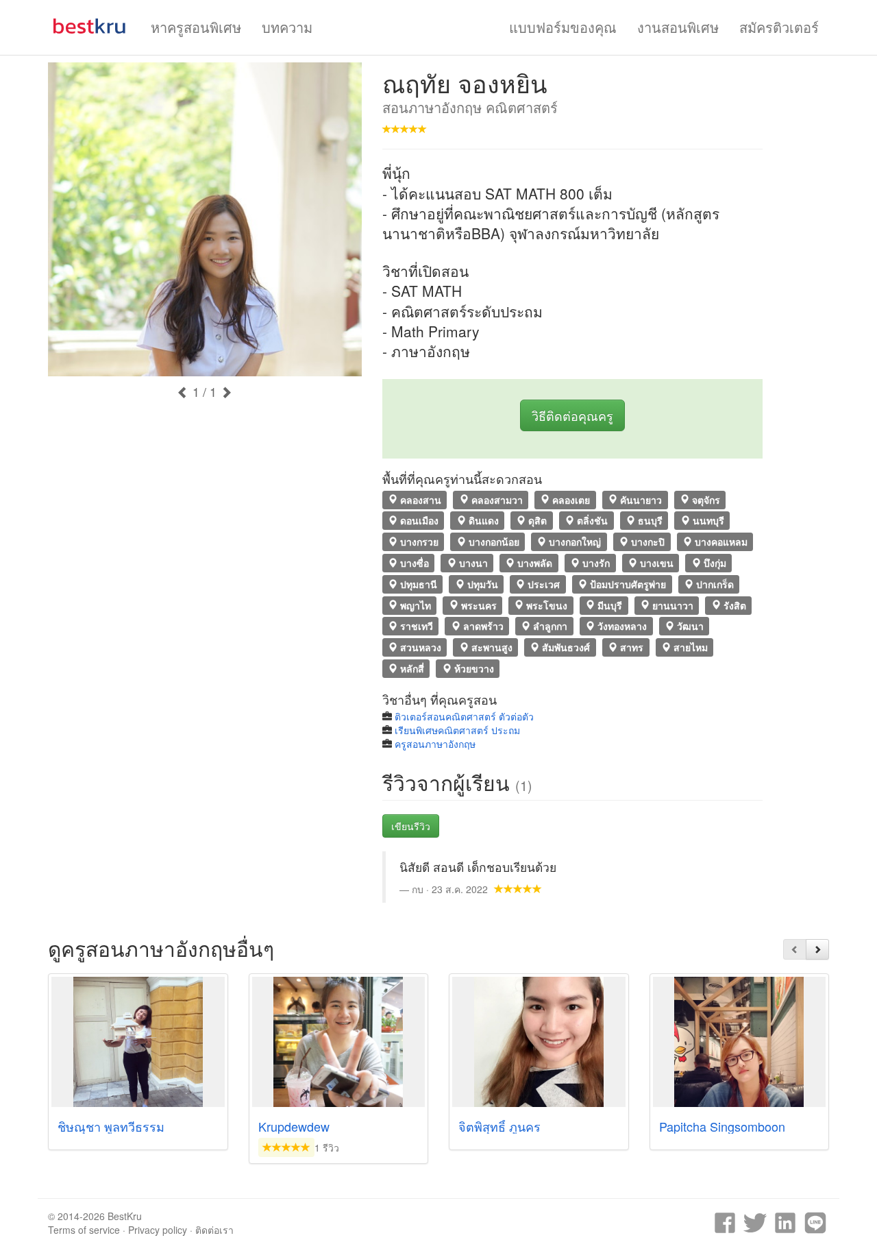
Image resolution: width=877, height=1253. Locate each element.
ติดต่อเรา (214, 1230)
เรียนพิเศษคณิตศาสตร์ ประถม (457, 730)
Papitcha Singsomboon (722, 1126)
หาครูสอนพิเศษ (196, 27)
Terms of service (84, 1230)
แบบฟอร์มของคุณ (563, 27)
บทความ (287, 27)
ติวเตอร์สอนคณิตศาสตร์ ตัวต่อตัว (464, 716)
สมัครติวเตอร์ (779, 27)
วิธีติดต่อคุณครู (572, 415)
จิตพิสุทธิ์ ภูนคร (499, 1126)
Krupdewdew (294, 1126)
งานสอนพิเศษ (678, 27)
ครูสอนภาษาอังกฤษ (435, 744)
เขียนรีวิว (410, 826)
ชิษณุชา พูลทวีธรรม (111, 1126)
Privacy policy (157, 1230)
